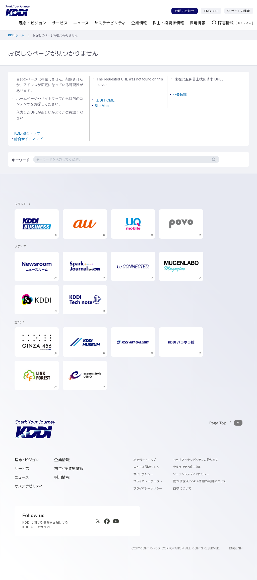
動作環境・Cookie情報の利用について (199, 481)
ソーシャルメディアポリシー (191, 474)
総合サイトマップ (28, 138)
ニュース (22, 477)
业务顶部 (180, 94)
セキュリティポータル (187, 467)
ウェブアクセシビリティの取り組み (196, 460)
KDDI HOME (104, 100)
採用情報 (62, 477)
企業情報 (62, 459)
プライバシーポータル (148, 481)
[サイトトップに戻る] (17, 11)
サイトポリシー (143, 474)
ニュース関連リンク (146, 467)
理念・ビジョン (26, 459)
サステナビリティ (28, 486)
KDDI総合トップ (27, 133)
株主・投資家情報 (69, 468)
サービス (22, 468)
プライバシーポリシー (148, 488)
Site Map (102, 105)
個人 (240, 23)
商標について (182, 488)
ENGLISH (212, 11)
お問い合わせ (184, 11)
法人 (249, 23)
